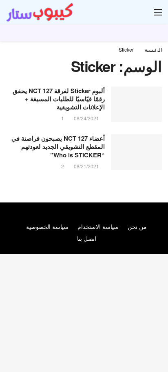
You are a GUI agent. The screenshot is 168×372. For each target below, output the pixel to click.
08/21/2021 (86, 166)
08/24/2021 (86, 118)
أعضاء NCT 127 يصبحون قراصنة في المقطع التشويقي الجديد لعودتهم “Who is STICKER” (58, 146)
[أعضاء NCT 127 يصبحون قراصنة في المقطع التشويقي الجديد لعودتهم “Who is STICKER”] (136, 152)
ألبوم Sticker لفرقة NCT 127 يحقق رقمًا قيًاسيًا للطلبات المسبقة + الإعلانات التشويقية (59, 99)
